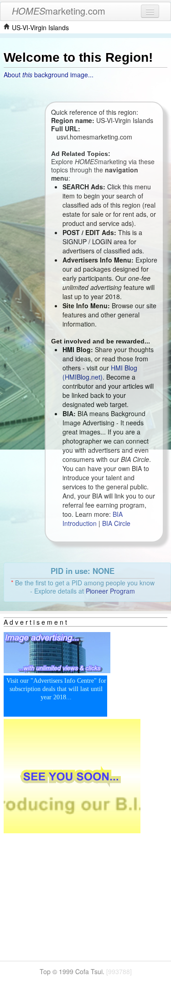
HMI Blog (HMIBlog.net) (99, 372)
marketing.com (58, 10)
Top (45, 971)
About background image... (48, 74)
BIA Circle (116, 523)
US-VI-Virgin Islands (40, 27)
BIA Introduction (92, 518)
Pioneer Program (110, 590)
